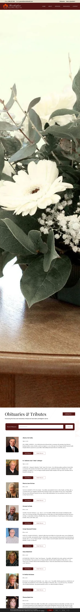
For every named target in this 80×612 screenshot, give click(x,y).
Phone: (10, 1)
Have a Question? (70, 1)
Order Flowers (39, 453)
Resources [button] (66, 6)
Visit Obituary (28, 453)
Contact (75, 6)
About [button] (50, 6)
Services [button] (57, 6)
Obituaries (62, 1)
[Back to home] (12, 6)
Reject (56, 610)
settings (42, 610)
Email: (24, 1)
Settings (63, 610)
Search (69, 426)
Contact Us (68, 414)
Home (43, 6)
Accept (50, 610)
